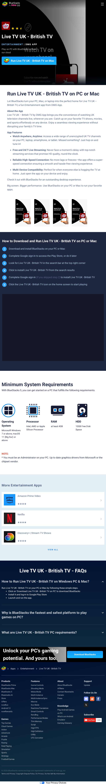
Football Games (7, 759)
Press (59, 698)
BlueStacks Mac (8, 688)
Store (3, 698)
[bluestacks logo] (11, 4)
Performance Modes (39, 718)
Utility (33, 734)
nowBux (4, 705)
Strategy (4, 756)
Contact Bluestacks (65, 692)
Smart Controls (37, 711)
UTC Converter (37, 738)
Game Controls (37, 685)
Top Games (6, 723)
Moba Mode (36, 692)
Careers (60, 695)
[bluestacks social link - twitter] (86, 705)
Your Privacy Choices (56, 782)
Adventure (5, 733)
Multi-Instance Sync (39, 698)
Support (88, 681)
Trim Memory (36, 721)
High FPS (35, 728)
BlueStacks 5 (6, 692)
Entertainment (12, 44)
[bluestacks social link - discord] (86, 699)
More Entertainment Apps (22, 485)
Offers (4, 701)
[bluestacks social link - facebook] (98, 699)
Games (4, 719)
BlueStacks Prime (8, 685)
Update (87, 685)
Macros (34, 701)
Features (35, 681)
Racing (4, 743)
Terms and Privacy (8, 774)
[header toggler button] (102, 4)
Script (33, 725)
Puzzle (4, 739)
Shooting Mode (37, 688)
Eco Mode (35, 705)
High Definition (37, 731)
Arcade (4, 736)
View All (53, 550)
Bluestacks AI (7, 695)
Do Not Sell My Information (55, 774)
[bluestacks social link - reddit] (92, 699)
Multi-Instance (37, 695)
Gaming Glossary (64, 723)
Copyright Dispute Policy (25, 774)
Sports (4, 752)
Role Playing (6, 746)
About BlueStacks (64, 685)
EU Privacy (40, 774)
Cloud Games (7, 726)
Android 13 (5, 708)
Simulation (5, 749)
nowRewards (6, 711)
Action (4, 729)
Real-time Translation (39, 708)
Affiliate (60, 688)
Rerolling (34, 715)
